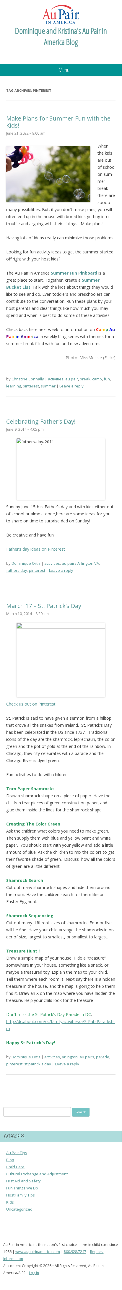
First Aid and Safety (23, 1181)
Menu (64, 70)
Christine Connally (28, 379)
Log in (34, 1272)
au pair (71, 379)
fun (107, 379)
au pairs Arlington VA (80, 563)
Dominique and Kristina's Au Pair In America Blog (61, 36)
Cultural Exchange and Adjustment (37, 1174)
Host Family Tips (20, 1195)
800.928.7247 (75, 1251)
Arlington (70, 1057)
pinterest (31, 386)
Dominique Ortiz (26, 563)
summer (48, 386)
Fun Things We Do (22, 1188)
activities (56, 379)
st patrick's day (37, 1064)
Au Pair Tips (16, 1152)
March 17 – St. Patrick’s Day (43, 606)
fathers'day (16, 570)
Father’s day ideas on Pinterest (35, 549)
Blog (10, 1159)
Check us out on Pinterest (31, 704)
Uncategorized (19, 1209)
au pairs (86, 1057)
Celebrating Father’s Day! (41, 421)
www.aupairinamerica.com (37, 1251)
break (85, 379)
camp (97, 379)
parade (102, 1057)
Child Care (15, 1166)
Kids (10, 1202)
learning (13, 386)
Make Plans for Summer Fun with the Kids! (58, 121)
